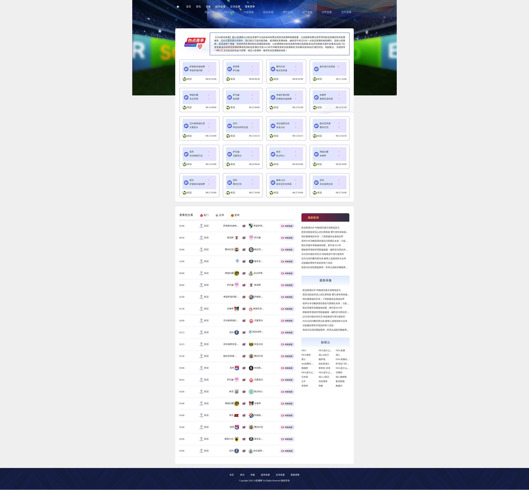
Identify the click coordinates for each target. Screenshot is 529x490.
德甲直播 (288, 12)
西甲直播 (307, 12)
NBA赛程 (306, 355)
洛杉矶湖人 (324, 364)
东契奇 (304, 386)
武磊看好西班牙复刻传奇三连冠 (316, 263)
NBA (303, 350)
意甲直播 (346, 12)
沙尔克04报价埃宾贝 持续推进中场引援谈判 (322, 254)
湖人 (338, 355)
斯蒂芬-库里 (324, 368)
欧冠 (189, 79)
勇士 (303, 359)
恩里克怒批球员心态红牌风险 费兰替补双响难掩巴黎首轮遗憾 (331, 232)
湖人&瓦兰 (324, 355)
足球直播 (235, 6)
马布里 (304, 377)
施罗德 (322, 359)
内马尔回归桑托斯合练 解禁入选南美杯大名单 (323, 258)
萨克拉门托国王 (343, 364)
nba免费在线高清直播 (311, 364)
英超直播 (209, 12)
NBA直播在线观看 (345, 359)
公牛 (303, 381)
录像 (208, 6)
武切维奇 (323, 381)
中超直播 (249, 12)
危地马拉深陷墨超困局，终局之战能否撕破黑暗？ (325, 267)
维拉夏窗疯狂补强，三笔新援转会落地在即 (322, 236)
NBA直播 (229, 12)
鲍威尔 (339, 386)
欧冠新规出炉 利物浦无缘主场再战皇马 (320, 227)
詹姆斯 (304, 368)
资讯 (198, 6)
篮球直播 (220, 6)
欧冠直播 (268, 12)
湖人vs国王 (324, 377)
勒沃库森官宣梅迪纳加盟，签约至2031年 (321, 245)
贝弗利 (339, 372)
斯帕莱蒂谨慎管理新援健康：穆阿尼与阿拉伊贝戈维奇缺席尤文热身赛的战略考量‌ (341, 250)
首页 (188, 6)
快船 (321, 386)
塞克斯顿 (340, 381)
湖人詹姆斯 (341, 377)
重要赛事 (250, 6)
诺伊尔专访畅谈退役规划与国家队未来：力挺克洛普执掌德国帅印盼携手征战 (338, 241)
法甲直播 (327, 12)
